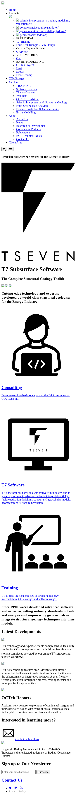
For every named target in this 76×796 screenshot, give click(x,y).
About (13, 115)
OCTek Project (25, 65)
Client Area (15, 142)
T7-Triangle (23, 41)
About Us (22, 119)
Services (14, 82)
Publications (23, 132)
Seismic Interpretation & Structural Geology (41, 102)
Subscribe (43, 772)
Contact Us (22, 139)
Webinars (21, 95)
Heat (19, 68)
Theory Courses (25, 92)
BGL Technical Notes (29, 135)
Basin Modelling (26, 112)
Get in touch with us (27, 739)
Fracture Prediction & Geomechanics (37, 109)
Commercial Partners (28, 129)
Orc (18, 58)
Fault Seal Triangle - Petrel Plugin (36, 45)
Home (12, 9)
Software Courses (26, 89)
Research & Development (31, 125)
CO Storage (16, 78)
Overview (22, 51)
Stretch (20, 71)
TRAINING (23, 85)
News (19, 122)
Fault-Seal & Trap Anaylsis (32, 105)
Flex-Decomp (24, 75)
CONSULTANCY (27, 99)
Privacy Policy (17, 791)
